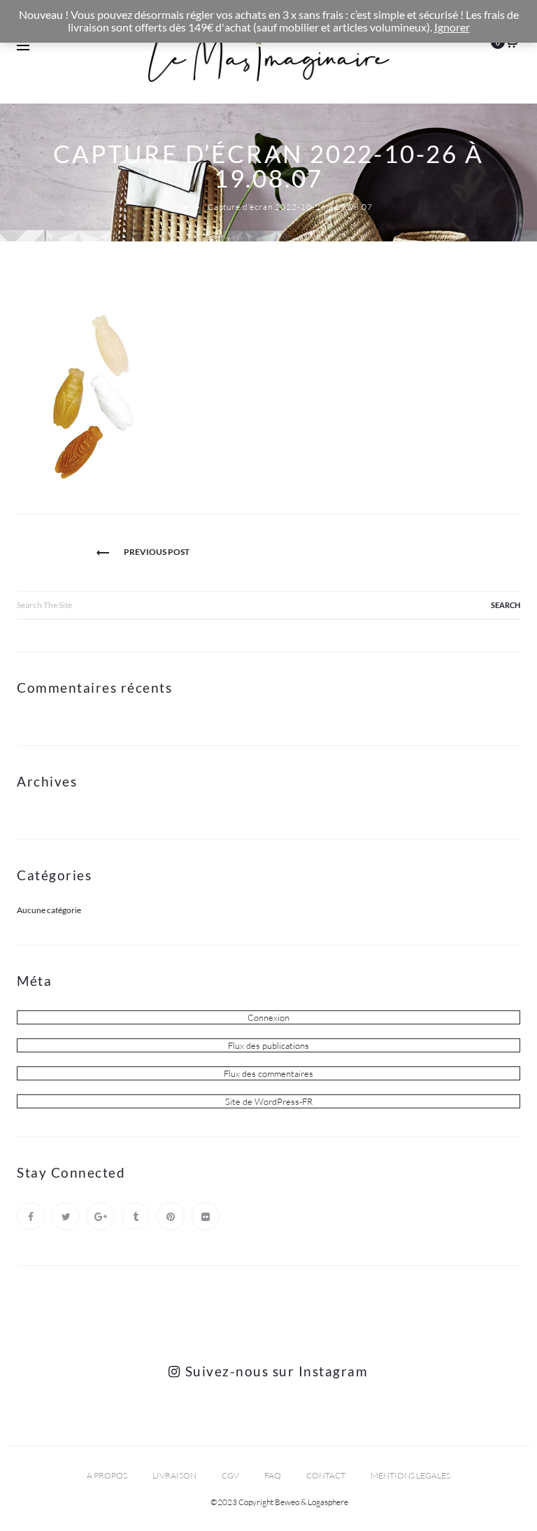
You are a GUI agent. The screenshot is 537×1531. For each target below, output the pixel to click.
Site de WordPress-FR (269, 1101)
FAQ (272, 1475)
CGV (230, 1475)
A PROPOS (107, 1475)
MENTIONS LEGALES (410, 1475)
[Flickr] (206, 1216)
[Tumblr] (136, 1216)
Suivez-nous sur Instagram (274, 1371)
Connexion (268, 1017)
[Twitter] (66, 1216)
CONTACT (325, 1475)
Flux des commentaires (268, 1073)
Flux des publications (268, 1045)
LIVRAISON (174, 1475)
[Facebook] (31, 1216)
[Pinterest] (171, 1216)
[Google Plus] (101, 1216)
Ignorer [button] (452, 27)
